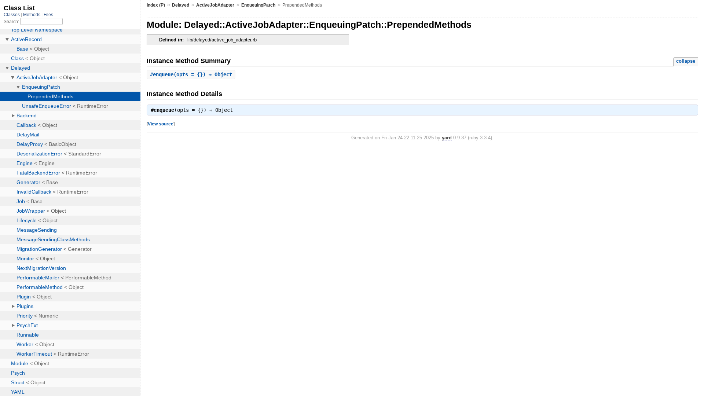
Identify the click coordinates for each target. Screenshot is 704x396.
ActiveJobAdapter (215, 5)
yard (447, 137)
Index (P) (156, 5)
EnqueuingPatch (258, 5)
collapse (685, 61)
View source (160, 123)
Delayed (180, 5)
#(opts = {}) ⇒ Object (191, 74)
